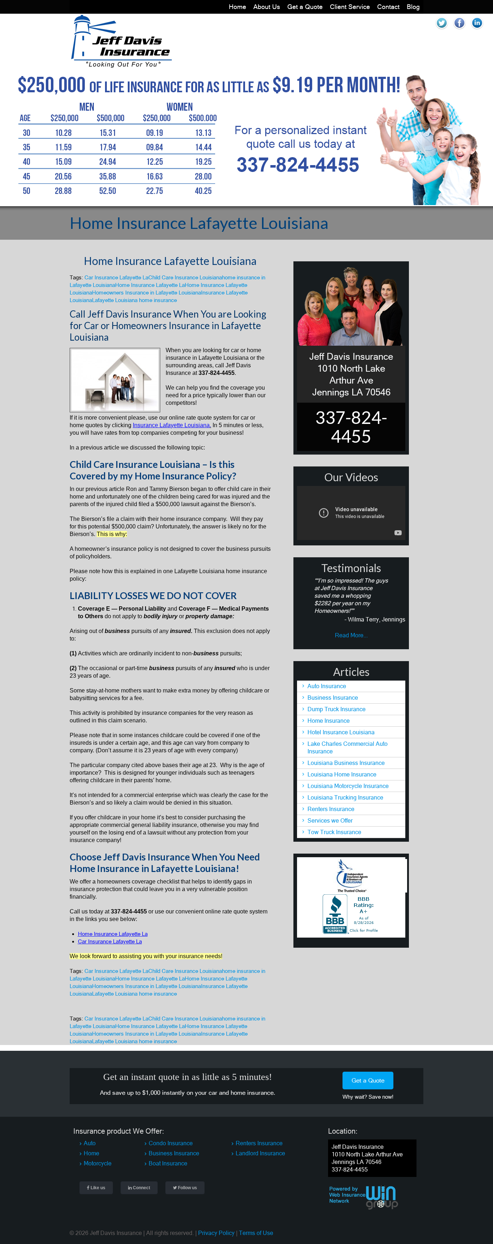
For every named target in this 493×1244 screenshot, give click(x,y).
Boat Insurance (168, 1163)
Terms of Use (256, 1233)
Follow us (187, 1187)
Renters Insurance (330, 809)
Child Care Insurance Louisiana (185, 277)
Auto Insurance (326, 686)
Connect (141, 1187)
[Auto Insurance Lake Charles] (121, 66)
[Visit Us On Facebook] (459, 29)
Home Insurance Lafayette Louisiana (170, 260)
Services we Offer (330, 820)
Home (237, 6)
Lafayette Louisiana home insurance (134, 300)
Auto (90, 1143)
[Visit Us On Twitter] (441, 29)
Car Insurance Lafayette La (116, 277)
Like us (97, 1187)
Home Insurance (328, 720)
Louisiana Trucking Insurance (345, 797)
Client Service (350, 6)
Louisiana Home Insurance (341, 774)
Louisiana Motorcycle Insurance (348, 786)
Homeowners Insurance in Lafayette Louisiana (146, 292)
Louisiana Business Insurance (346, 763)
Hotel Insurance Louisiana (341, 732)
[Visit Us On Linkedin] (477, 29)
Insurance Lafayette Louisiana (171, 425)
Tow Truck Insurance (334, 832)
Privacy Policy (216, 1233)
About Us (266, 6)
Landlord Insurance (260, 1153)
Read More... (351, 635)
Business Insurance (332, 697)
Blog (413, 6)
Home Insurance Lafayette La (150, 285)
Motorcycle (98, 1163)
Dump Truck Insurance (336, 709)
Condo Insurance (171, 1143)
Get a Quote (305, 6)
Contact (388, 6)
